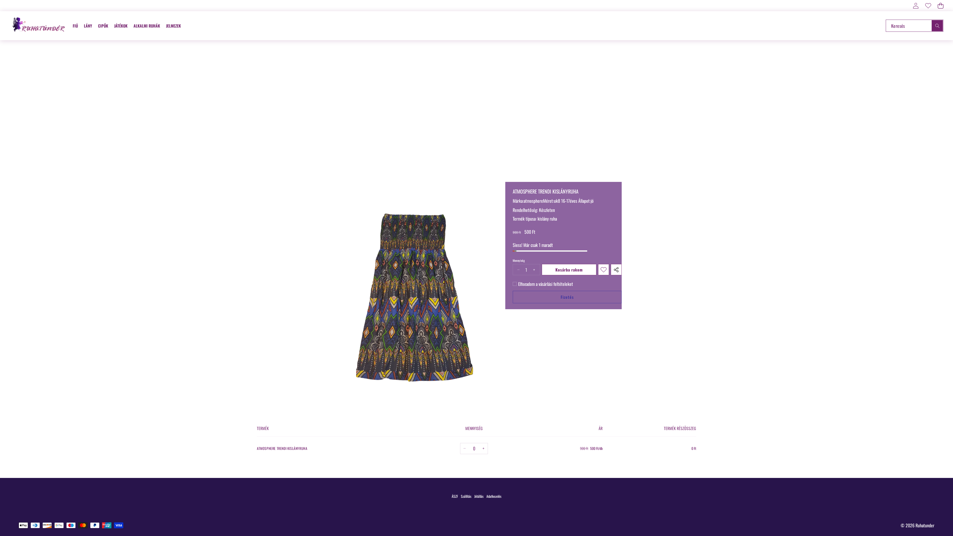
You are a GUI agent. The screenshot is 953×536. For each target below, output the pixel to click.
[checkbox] (543, 284)
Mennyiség (519, 261)
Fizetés (567, 297)
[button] (940, 5)
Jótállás (478, 496)
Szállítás (466, 496)
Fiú (75, 26)
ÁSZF (455, 496)
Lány (88, 26)
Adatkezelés (493, 496)
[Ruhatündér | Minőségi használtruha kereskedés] (39, 25)
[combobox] (914, 25)
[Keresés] (937, 25)
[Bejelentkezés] (915, 5)
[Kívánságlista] (928, 5)
